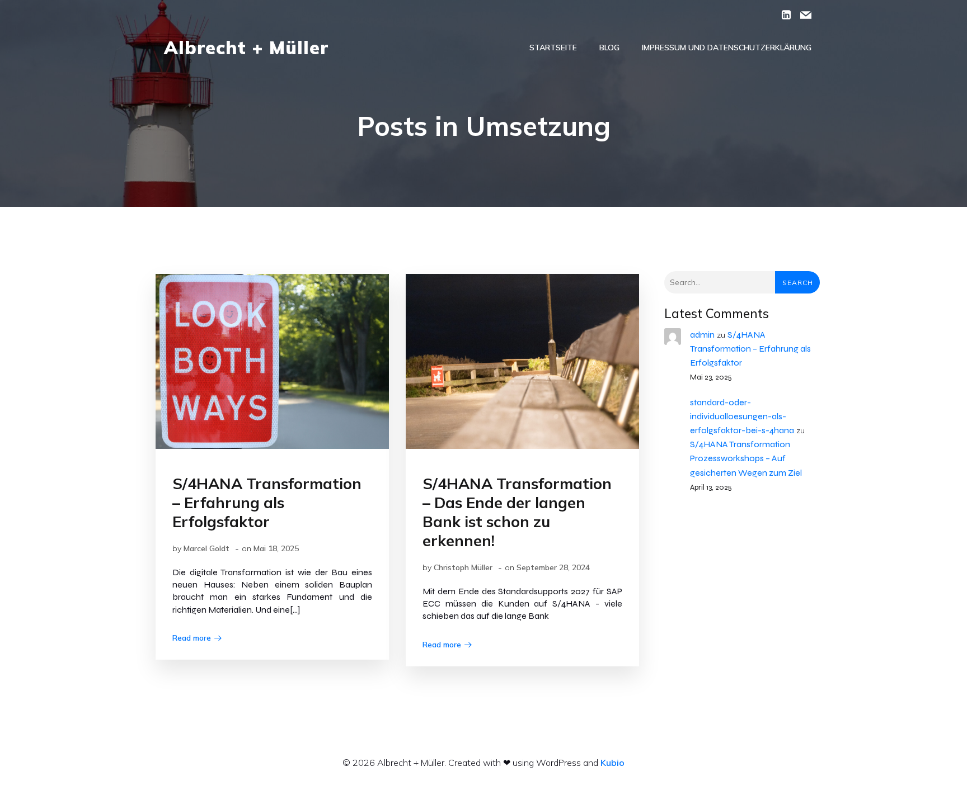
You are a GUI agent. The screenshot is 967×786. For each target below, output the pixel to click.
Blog (609, 47)
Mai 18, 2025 (276, 548)
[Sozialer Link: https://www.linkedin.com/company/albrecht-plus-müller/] (782, 14)
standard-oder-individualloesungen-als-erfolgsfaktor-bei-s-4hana (742, 416)
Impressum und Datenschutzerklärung (726, 47)
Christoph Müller (463, 567)
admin (702, 334)
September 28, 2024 (553, 567)
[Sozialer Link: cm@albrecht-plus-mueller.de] (801, 14)
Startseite (553, 47)
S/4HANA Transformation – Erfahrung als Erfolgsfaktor (750, 348)
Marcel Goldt (206, 548)
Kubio (612, 762)
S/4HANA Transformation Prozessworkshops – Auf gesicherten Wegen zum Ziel (746, 458)
